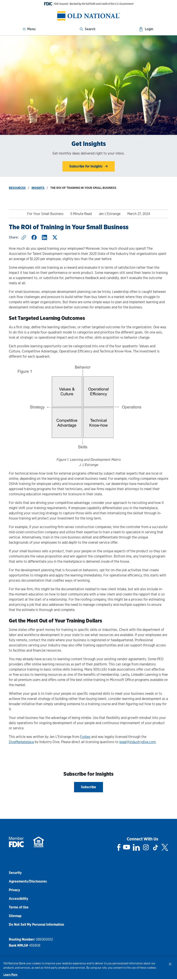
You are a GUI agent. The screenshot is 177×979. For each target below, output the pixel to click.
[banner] (88, 16)
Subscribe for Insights (86, 166)
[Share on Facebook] (34, 237)
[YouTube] (126, 847)
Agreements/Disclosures (28, 881)
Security (15, 873)
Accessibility (18, 899)
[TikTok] (155, 847)
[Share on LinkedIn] (44, 237)
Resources (17, 187)
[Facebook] (119, 847)
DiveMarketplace (21, 742)
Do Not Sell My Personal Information (36, 924)
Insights (38, 187)
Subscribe (88, 787)
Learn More (10, 974)
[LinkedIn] (136, 847)
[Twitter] (164, 847)
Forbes (85, 737)
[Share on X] (54, 237)
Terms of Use (18, 907)
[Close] (170, 964)
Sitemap (15, 916)
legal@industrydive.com (137, 742)
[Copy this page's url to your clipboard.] (23, 237)
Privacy (14, 890)
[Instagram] (145, 847)
